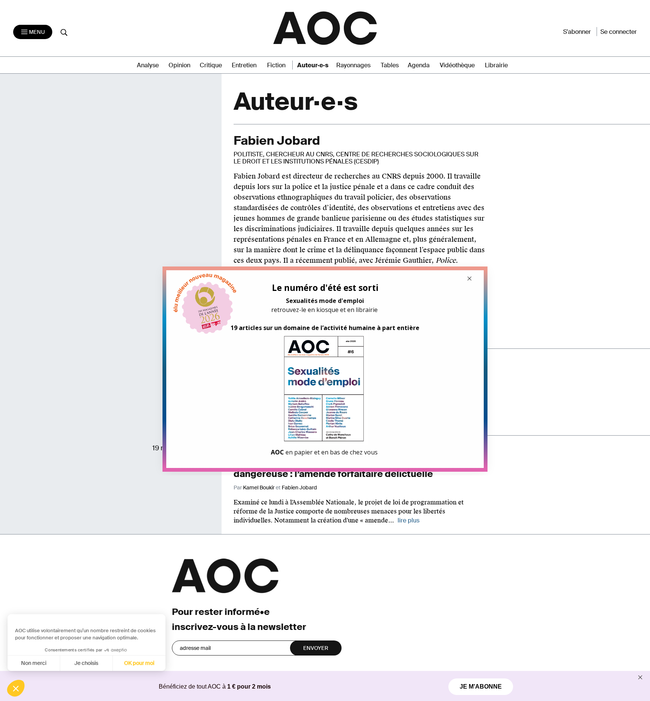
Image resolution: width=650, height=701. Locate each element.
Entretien (244, 65)
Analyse (148, 65)
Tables (390, 65)
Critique (211, 65)
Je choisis (86, 663)
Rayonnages (353, 65)
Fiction (276, 65)
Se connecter (618, 32)
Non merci (33, 663)
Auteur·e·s (312, 65)
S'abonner (577, 32)
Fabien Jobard (299, 487)
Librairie (496, 65)
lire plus (408, 520)
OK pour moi (139, 663)
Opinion (179, 65)
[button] (16, 688)
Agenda (419, 65)
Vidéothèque (457, 65)
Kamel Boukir (259, 487)
